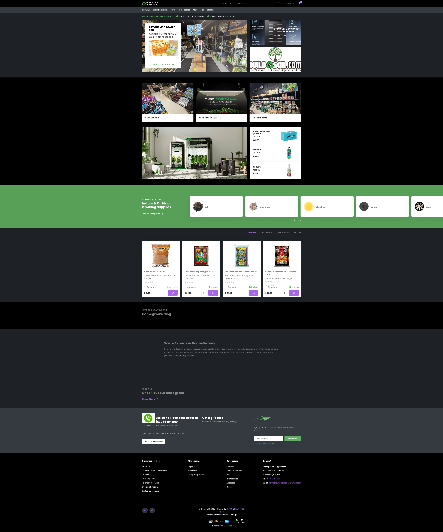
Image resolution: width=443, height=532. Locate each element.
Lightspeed (227, 525)
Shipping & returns (150, 487)
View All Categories (151, 214)
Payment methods (150, 483)
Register (191, 466)
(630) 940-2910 (273, 479)
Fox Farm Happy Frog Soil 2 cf (199, 271)
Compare (151, 287)
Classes (210, 10)
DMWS (229, 509)
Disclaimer (146, 474)
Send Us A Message (154, 441)
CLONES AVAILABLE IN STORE (222, 16)
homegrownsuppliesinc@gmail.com (285, 483)
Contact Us (226, 3)
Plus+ (236, 509)
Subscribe (293, 438)
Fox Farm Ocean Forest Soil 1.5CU (241, 271)
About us (146, 466)
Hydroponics (184, 10)
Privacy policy (148, 479)
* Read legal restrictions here (264, 443)
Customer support (150, 491)
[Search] (279, 3)
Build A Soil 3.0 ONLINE (154, 271)
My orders (192, 470)
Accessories (198, 10)
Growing (146, 10)
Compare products (196, 474)
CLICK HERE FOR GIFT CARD (191, 16)
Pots (173, 10)
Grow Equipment (160, 10)
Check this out (149, 399)
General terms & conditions (154, 470)
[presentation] (295, 220)
